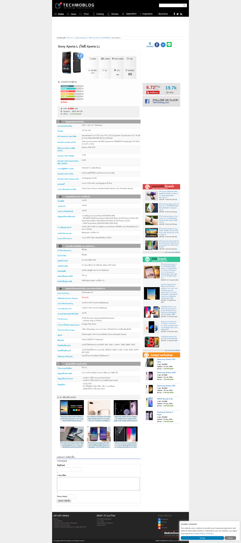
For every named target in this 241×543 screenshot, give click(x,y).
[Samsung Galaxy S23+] (149, 376)
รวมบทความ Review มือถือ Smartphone (65, 523)
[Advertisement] (120, 27)
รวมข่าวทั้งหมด (57, 521)
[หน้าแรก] (59, 14)
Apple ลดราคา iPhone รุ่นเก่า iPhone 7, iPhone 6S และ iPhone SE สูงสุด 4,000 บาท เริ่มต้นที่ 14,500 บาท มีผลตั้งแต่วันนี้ (169, 325)
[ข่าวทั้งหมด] (71, 14)
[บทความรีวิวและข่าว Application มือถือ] (129, 14)
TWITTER (164, 522)
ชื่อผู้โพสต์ (61, 465)
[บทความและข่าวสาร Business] (163, 13)
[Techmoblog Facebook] (174, 14)
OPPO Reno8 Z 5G (165, 399)
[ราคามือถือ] (84, 14)
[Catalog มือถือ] (98, 14)
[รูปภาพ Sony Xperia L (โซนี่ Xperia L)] (71, 62)
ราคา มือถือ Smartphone (104, 519)
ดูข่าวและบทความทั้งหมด (172, 252)
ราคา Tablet (100, 521)
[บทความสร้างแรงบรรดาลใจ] (147, 13)
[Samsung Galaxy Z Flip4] (149, 415)
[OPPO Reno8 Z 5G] (149, 402)
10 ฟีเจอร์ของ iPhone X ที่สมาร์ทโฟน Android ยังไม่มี (169, 337)
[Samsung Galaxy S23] (149, 389)
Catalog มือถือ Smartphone (105, 523)
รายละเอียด (61, 475)
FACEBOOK (164, 519)
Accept (202, 538)
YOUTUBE (164, 527)
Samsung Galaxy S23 (166, 386)
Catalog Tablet (101, 525)
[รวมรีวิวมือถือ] (112, 14)
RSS (162, 525)
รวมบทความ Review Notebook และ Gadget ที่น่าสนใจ (69, 527)
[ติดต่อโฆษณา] (173, 533)
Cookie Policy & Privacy (204, 533)
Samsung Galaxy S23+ (166, 372)
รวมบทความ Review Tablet (61, 525)
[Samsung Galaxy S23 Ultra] (149, 363)
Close (230, 538)
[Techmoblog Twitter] (177, 14)
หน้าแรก (69, 38)
